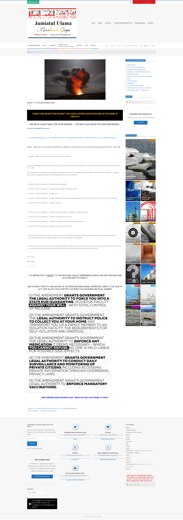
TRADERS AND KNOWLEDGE (136, 69)
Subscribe (32, 444)
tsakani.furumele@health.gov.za (38, 128)
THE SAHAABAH (132, 81)
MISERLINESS (131, 65)
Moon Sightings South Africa (108, 453)
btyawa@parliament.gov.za (75, 138)
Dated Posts (75, 459)
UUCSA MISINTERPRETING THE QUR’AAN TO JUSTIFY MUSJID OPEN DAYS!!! (132, 300)
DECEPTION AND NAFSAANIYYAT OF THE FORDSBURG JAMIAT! (57, 408)
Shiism (138, 265)
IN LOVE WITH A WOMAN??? (136, 67)
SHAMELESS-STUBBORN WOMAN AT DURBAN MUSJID (132, 218)
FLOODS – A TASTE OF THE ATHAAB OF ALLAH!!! (133, 322)
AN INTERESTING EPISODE (135, 85)
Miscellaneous (136, 306)
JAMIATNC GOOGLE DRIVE (42, 476)
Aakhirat (153, 244)
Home (75, 439)
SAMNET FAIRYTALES (148, 282)
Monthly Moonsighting (108, 459)
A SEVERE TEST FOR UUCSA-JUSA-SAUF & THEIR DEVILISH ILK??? (133, 281)
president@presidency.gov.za (38, 138)
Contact (108, 432)
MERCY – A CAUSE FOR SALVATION (45, 411)
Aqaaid (153, 285)
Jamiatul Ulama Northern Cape (75, 432)
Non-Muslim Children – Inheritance (137, 90)
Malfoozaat (152, 140)
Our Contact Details (108, 439)
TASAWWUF (131, 83)
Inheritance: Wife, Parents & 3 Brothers (139, 88)
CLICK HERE (141, 122)
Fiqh (30, 105)
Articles (75, 453)
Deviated (152, 202)
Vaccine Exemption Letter (75, 473)
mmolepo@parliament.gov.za (57, 138)
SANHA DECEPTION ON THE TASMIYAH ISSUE (147, 218)
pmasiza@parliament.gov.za (108, 138)
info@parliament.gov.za (91, 138)
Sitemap (99, 516)
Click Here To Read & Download (75, 480)
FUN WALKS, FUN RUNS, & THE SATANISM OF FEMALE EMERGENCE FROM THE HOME (148, 321)
